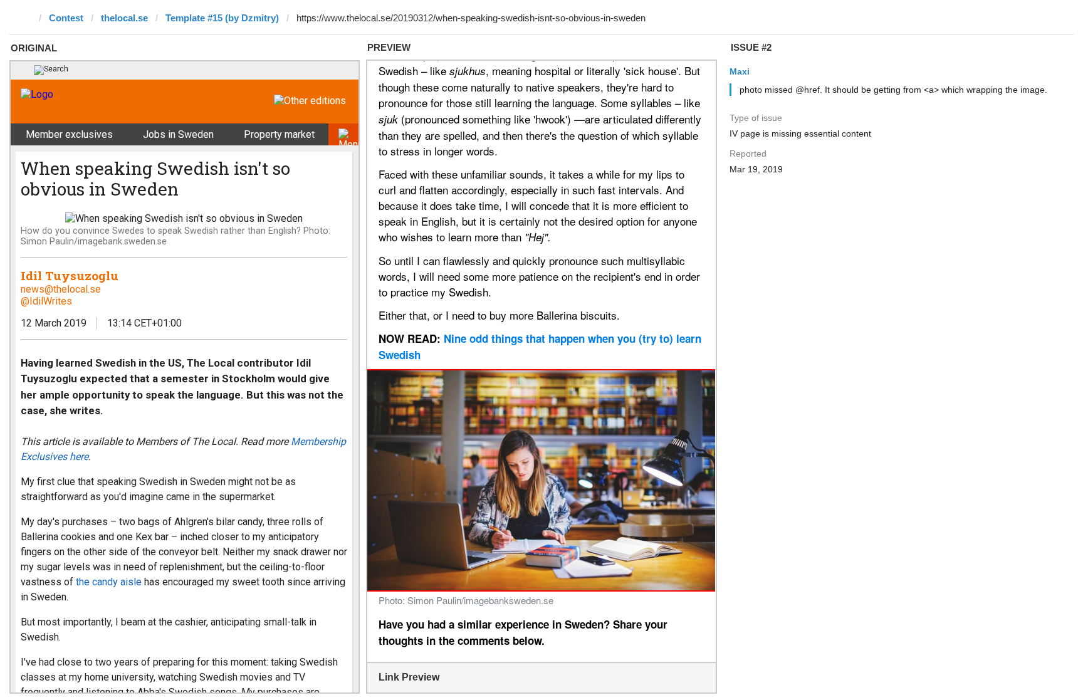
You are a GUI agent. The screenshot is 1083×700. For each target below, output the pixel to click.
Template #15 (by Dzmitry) (222, 18)
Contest (66, 18)
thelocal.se (124, 18)
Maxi (740, 71)
